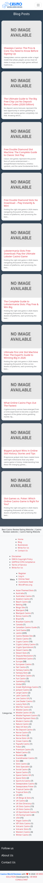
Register (22, 573)
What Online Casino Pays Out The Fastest (20, 404)
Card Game (21, 630)
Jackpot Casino (22, 690)
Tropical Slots (22, 792)
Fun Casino (21, 678)
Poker (18, 746)
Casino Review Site (24, 636)
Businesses (23, 545)
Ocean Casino (22, 741)
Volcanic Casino (23, 826)
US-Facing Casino (23, 815)
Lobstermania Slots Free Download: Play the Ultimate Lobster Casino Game (19, 253)
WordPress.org (25, 584)
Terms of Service (19, 565)
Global (19, 684)
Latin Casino (21, 695)
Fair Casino (21, 667)
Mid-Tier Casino (23, 707)
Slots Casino (21, 763)
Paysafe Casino (23, 744)
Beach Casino (22, 601)
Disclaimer (16, 556)
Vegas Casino (22, 820)
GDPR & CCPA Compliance (23, 562)
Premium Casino (23, 749)
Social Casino (22, 769)
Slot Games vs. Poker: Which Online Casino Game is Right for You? (21, 501)
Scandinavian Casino (25, 758)
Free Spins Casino (24, 675)
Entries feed (24, 579)
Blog (20, 542)
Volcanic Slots (22, 829)
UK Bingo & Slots (23, 798)
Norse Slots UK (22, 738)
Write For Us (23, 547)
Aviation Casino (23, 599)
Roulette (20, 755)
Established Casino (24, 658)
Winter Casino (22, 835)
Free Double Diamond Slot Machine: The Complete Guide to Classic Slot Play (20, 152)
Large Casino (22, 692)
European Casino (23, 664)
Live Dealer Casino (24, 701)
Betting (19, 604)
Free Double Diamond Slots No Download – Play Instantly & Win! (21, 202)
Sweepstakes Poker (25, 786)
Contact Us (23, 550)
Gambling (20, 681)
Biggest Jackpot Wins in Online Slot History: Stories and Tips (21, 452)
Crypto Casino (22, 641)
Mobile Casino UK (24, 712)
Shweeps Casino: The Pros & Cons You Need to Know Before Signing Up (21, 50)
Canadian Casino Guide (26, 627)
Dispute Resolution (24, 655)
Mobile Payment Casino (26, 715)
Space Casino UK (23, 775)
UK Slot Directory (23, 803)
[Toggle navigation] (38, 5)
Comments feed (26, 582)
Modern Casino (23, 721)
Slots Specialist (22, 766)
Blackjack (20, 610)
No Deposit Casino (24, 729)
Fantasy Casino (22, 670)
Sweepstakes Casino (25, 783)
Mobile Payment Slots (25, 718)
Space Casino (22, 772)
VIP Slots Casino (23, 823)
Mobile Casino (22, 709)
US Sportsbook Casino (26, 812)
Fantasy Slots (22, 673)
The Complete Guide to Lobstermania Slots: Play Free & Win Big (21, 304)
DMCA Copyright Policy (22, 559)
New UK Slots (22, 727)
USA (18, 817)
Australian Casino (24, 596)
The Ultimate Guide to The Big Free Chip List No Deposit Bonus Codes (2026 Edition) (20, 101)
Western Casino (23, 832)
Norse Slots (21, 735)
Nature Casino (22, 724)
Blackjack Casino (23, 613)
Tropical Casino (23, 789)
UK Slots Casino (23, 806)
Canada (19, 624)
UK (17, 795)
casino (19, 633)
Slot (17, 761)
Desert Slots (21, 653)
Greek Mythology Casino (27, 687)
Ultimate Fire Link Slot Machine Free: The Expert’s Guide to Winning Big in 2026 (21, 355)
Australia (20, 593)
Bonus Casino (22, 616)
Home (20, 539)
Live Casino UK (22, 698)
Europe (19, 661)
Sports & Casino (23, 781)
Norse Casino (22, 732)
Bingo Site (20, 607)
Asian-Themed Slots (25, 590)
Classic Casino (22, 638)
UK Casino (20, 800)
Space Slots (21, 778)
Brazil (18, 619)
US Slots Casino (23, 809)
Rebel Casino (21, 752)
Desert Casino (22, 650)
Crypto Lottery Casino (25, 644)
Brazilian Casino (23, 621)
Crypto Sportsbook (24, 647)
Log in (21, 576)
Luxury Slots (21, 704)
